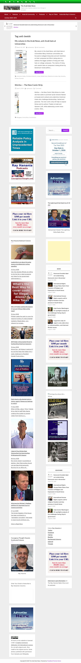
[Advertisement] (59, 251)
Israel (38, 76)
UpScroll (50, 541)
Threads (50, 544)
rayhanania (31, 47)
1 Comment (38, 88)
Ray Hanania (61, 76)
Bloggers (19, 117)
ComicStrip (25, 117)
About (6, 14)
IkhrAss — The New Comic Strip (29, 85)
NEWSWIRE (58, 470)
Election (16, 27)
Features (15, 14)
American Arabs (21, 76)
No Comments (41, 47)
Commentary (32, 117)
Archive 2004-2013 (11, 18)
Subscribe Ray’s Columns (67, 14)
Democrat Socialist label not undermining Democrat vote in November (34, 25)
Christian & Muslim (31, 76)
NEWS (59, 269)
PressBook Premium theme (54, 661)
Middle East (44, 76)
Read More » (40, 72)
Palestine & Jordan (53, 76)
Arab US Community (28, 14)
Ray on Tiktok (53, 14)
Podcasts (42, 14)
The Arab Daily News (28, 6)
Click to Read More (17, 524)
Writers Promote (19, 78)
